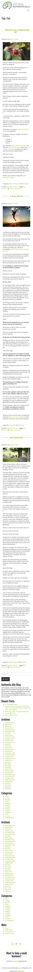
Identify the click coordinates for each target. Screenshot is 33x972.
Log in (7, 928)
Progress (7, 810)
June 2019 (8, 785)
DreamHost (20, 971)
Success (15, 187)
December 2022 (10, 730)
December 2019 (10, 774)
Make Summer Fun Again (18, 145)
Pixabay (26, 184)
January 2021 (9, 751)
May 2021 (8, 744)
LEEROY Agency (13, 662)
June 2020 (8, 764)
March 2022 (8, 735)
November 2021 (10, 739)
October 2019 (9, 778)
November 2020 (10, 755)
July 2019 (7, 783)
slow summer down (14, 147)
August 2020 (8, 760)
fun (24, 187)
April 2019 (8, 789)
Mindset (7, 809)
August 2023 (8, 724)
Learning (7, 807)
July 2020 (7, 762)
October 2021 (9, 740)
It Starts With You (16, 196)
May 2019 (8, 787)
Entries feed (8, 930)
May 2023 (8, 726)
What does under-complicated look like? (17, 31)
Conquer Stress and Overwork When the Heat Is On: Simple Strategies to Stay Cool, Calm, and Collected (17, 708)
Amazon (28, 693)
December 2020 (10, 753)
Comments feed (10, 931)
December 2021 (10, 737)
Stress (7, 814)
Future (7, 802)
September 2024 (10, 722)
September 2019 (10, 780)
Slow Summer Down (16, 437)
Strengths (8, 812)
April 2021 (8, 746)
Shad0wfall (12, 425)
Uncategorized (9, 818)
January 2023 (9, 728)
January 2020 (9, 773)
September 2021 (10, 742)
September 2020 (10, 758)
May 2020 (8, 765)
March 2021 (8, 748)
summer (3, 188)
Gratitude (8, 803)
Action (7, 796)
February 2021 (9, 749)
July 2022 (7, 733)
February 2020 (9, 771)
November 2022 (10, 731)
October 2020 (9, 756)
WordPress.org (9, 933)
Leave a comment (15, 188)
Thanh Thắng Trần (14, 184)
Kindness (7, 805)
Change (9, 187)
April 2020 (8, 767)
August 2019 (8, 781)
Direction (7, 800)
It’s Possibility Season (11, 704)
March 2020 (8, 769)
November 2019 (10, 776)
